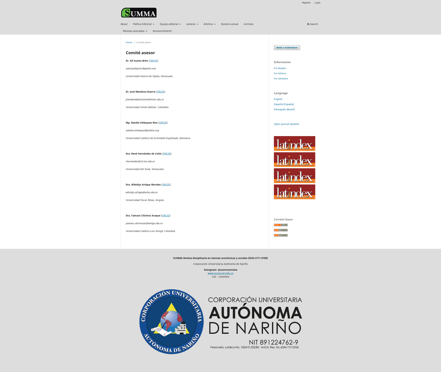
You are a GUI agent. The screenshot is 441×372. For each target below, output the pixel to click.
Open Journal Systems (286, 124)
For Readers (280, 68)
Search (313, 24)
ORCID (153, 60)
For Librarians (281, 78)
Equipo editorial (169, 24)
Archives (249, 24)
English (278, 99)
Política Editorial (142, 24)
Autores (191, 24)
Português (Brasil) (284, 109)
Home (129, 42)
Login (317, 2)
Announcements (162, 31)
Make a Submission (287, 47)
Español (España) (284, 104)
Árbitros (209, 24)
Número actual (229, 24)
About (124, 24)
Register (306, 2)
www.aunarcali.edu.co (220, 273)
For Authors (280, 73)
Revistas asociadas (134, 31)
